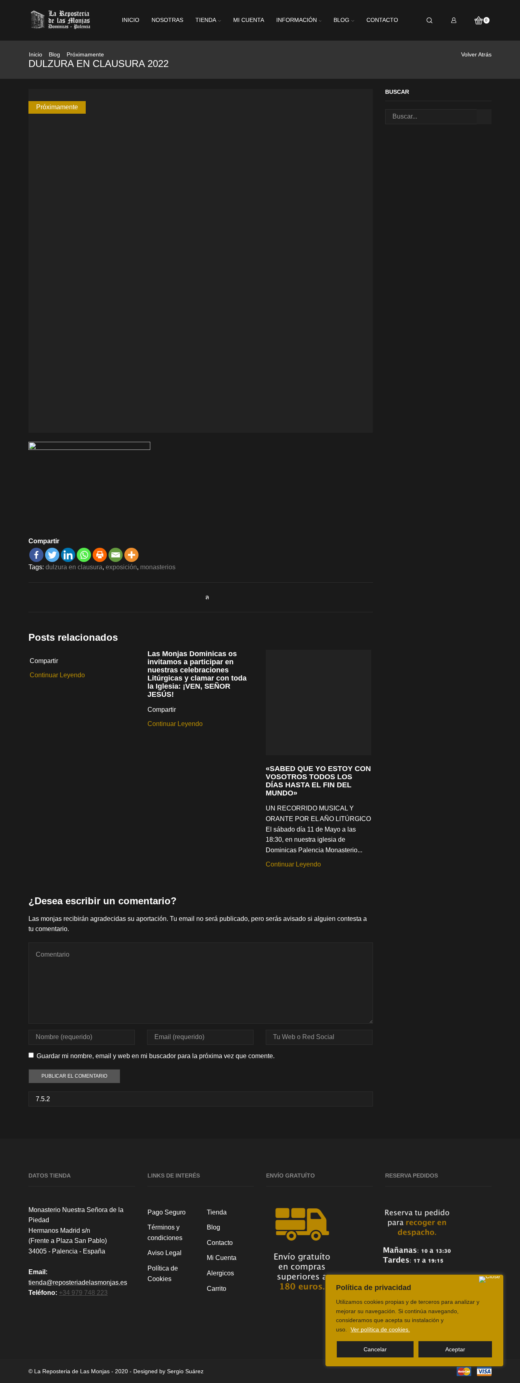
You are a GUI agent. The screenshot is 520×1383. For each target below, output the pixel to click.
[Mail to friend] (196, 597)
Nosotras (167, 20)
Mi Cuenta (221, 1257)
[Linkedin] (68, 555)
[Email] (115, 555)
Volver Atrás (476, 54)
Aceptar (455, 1349)
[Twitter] (52, 555)
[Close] (489, 1279)
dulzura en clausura (74, 567)
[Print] (100, 555)
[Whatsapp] (84, 555)
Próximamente (85, 54)
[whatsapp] (205, 597)
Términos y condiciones (164, 1232)
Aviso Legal (164, 1252)
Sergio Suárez (185, 1371)
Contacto (382, 20)
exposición (121, 567)
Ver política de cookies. (380, 1329)
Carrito (216, 1288)
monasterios (158, 567)
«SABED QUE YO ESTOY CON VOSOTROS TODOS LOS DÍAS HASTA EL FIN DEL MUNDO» (318, 781)
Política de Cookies (162, 1273)
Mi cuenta (248, 20)
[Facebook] (36, 555)
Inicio (130, 20)
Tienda (205, 20)
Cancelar (375, 1349)
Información (296, 20)
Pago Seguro (166, 1212)
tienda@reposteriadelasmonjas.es (77, 1282)
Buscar (484, 116)
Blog (341, 20)
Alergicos (220, 1273)
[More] (131, 555)
